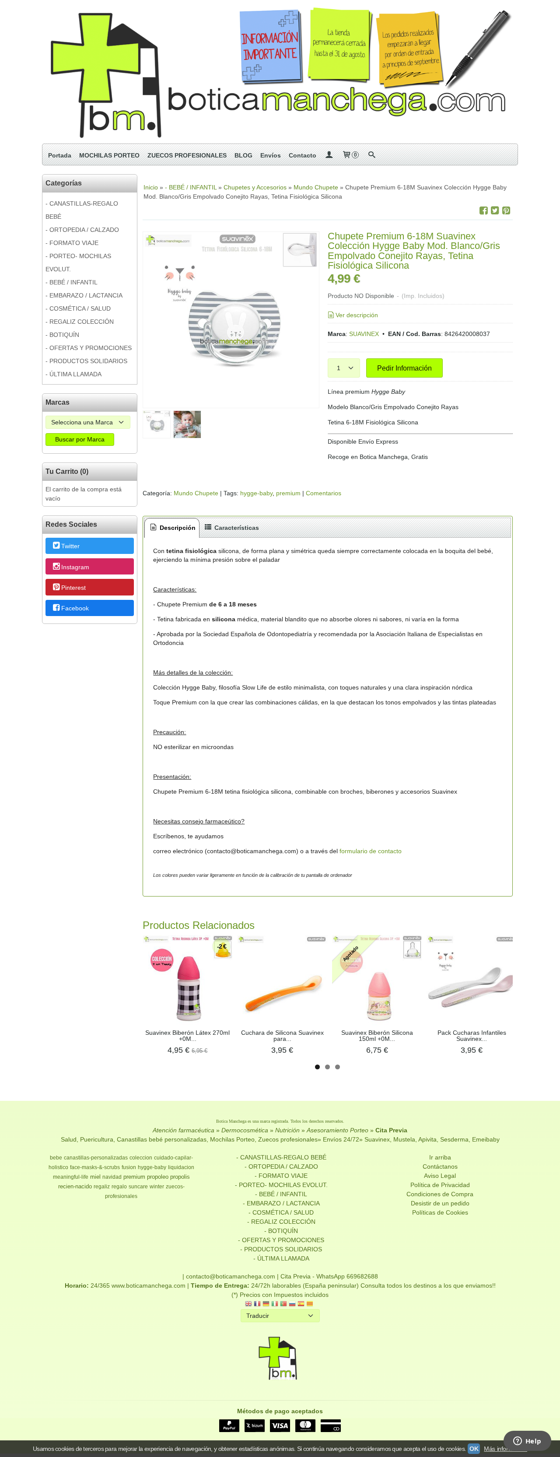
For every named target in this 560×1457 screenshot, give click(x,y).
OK (473, 1448)
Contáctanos (440, 1166)
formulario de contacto (371, 851)
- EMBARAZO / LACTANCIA (84, 295)
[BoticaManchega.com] (280, 71)
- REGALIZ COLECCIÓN (80, 321)
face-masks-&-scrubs (95, 1167)
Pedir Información (404, 368)
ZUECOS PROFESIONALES (187, 155)
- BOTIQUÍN (62, 334)
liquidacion (181, 1167)
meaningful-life (70, 1177)
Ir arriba (440, 1157)
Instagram (75, 567)
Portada (59, 155)
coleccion (141, 1158)
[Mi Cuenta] (329, 155)
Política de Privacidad (440, 1184)
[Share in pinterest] (506, 210)
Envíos (270, 155)
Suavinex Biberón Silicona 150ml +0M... (377, 1035)
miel (95, 1176)
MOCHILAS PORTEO (109, 155)
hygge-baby (256, 493)
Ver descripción (357, 315)
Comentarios (323, 493)
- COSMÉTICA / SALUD (78, 308)
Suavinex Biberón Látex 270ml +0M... (187, 1035)
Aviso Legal (440, 1175)
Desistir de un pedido (440, 1203)
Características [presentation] (236, 527)
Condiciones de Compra (439, 1194)
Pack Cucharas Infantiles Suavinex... (472, 1035)
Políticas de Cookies (440, 1212)
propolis (180, 1176)
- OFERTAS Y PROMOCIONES (89, 347)
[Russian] (292, 1304)
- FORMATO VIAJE (72, 242)
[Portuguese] (283, 1304)
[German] (266, 1304)
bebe (56, 1158)
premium (288, 493)
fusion (129, 1167)
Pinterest (73, 587)
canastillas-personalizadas (96, 1158)
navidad (112, 1177)
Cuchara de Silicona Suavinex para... (282, 1035)
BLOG (243, 155)
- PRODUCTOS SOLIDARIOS (86, 360)
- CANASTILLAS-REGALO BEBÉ (82, 210)
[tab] (172, 528)
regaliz (102, 1187)
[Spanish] (301, 1304)
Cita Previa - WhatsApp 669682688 (329, 1276)
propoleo (157, 1176)
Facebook (75, 608)
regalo (119, 1187)
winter (157, 1187)
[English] (248, 1304)
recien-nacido (75, 1186)
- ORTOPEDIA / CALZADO (82, 229)
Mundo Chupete (196, 493)
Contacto (302, 155)
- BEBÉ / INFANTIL (72, 282)
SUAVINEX (364, 333)
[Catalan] (310, 1304)
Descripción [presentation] (177, 527)
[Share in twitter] (494, 210)
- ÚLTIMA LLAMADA (74, 374)
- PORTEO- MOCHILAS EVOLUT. (78, 262)
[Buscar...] (371, 155)
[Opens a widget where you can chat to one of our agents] (527, 1442)
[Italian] (274, 1304)
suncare (138, 1187)
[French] (257, 1304)
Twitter (70, 546)
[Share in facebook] (483, 210)
